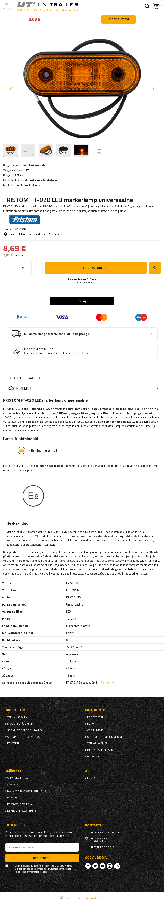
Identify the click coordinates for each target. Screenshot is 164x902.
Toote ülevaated (24, 378)
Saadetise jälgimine (20, 724)
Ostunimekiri (95, 730)
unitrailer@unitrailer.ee (106, 832)
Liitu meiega (15, 825)
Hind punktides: (34, 349)
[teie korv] (156, 6)
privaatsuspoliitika (20, 804)
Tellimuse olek (17, 717)
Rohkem (105, 682)
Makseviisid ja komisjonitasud (26, 791)
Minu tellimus (17, 710)
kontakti (13, 743)
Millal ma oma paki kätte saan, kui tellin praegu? (57, 334)
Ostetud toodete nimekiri (104, 737)
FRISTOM (20, 229)
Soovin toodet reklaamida (25, 730)
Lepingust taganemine (21, 810)
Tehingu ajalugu (97, 743)
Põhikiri (12, 797)
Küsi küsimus (20, 388)
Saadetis (13, 784)
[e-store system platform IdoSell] (82, 898)
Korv (90, 724)
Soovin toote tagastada (23, 737)
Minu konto (95, 710)
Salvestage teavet (19, 778)
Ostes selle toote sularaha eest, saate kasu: (52, 353)
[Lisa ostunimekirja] (155, 268)
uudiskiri (93, 756)
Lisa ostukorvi (95, 267)
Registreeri (95, 717)
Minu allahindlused (100, 750)
